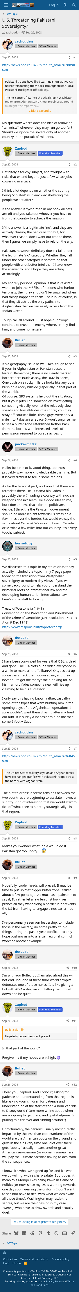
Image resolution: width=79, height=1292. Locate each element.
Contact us (10, 1259)
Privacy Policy (54, 1281)
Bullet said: (12, 1030)
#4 (75, 460)
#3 (75, 356)
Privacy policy (60, 1259)
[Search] (74, 5)
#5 (75, 559)
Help (6, 1263)
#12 (74, 1084)
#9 (75, 878)
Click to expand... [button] (40, 111)
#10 (74, 968)
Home (17, 1263)
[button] (4, 1252)
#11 (74, 1021)
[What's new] (65, 5)
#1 (75, 57)
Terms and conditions (34, 1259)
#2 (75, 164)
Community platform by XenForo (38, 1271)
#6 (75, 654)
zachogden (13, 32)
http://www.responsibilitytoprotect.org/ (32, 627)
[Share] (69, 57)
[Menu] (6, 5)
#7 (75, 748)
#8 (75, 838)
